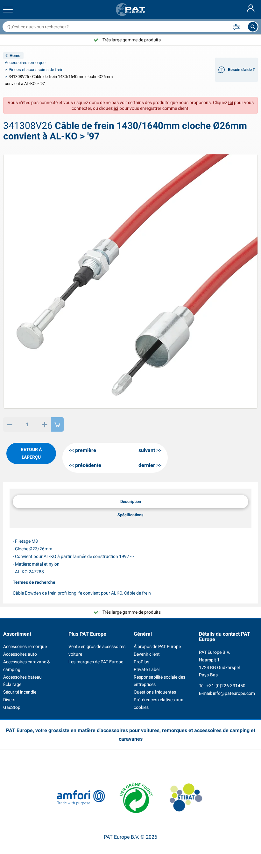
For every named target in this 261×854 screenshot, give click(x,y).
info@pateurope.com (234, 693)
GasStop (11, 707)
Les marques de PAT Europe (95, 661)
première (85, 450)
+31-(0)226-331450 (226, 685)
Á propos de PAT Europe (157, 646)
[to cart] (57, 424)
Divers (9, 699)
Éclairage (12, 684)
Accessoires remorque (25, 62)
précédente (88, 465)
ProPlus (141, 661)
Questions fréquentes (155, 692)
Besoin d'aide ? (241, 69)
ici (230, 102)
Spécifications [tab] (130, 514)
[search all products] (252, 27)
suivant (146, 450)
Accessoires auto (20, 654)
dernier (146, 465)
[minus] (9, 424)
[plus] (44, 424)
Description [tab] (130, 501)
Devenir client (147, 654)
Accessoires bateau (22, 677)
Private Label (146, 669)
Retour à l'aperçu (31, 453)
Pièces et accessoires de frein (36, 69)
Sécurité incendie (19, 692)
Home (15, 55)
